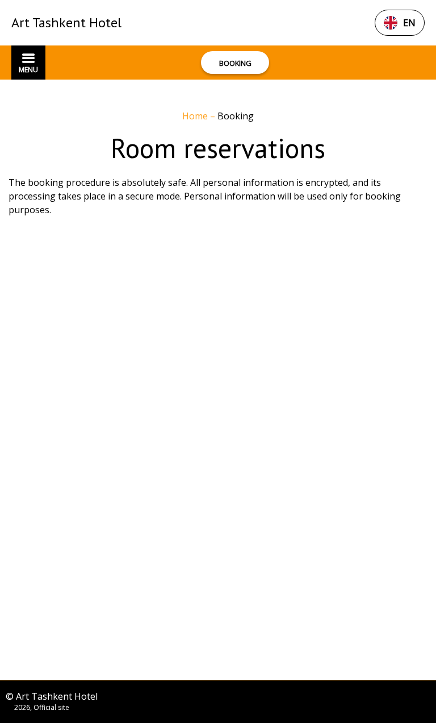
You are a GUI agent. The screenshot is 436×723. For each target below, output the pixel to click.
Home (196, 116)
